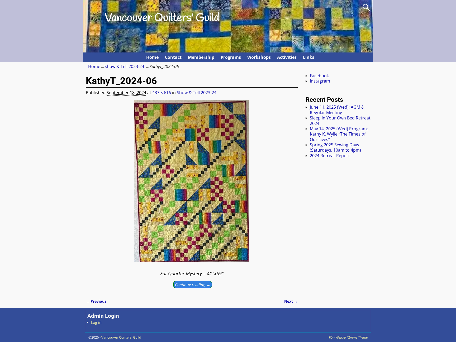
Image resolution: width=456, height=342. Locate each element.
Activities (287, 57)
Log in (96, 322)
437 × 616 (161, 92)
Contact (173, 57)
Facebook (319, 76)
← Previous (96, 301)
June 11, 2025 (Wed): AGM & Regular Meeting (337, 109)
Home (152, 57)
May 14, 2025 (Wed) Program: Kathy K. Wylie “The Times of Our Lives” (339, 134)
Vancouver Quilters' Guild (162, 18)
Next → (291, 301)
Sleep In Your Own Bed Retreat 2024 (340, 120)
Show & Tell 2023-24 (124, 66)
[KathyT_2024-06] (192, 184)
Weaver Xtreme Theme (351, 337)
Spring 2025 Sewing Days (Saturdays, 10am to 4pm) (335, 147)
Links (308, 57)
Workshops (259, 57)
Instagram (320, 81)
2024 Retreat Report (330, 155)
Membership (201, 57)
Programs (231, 57)
